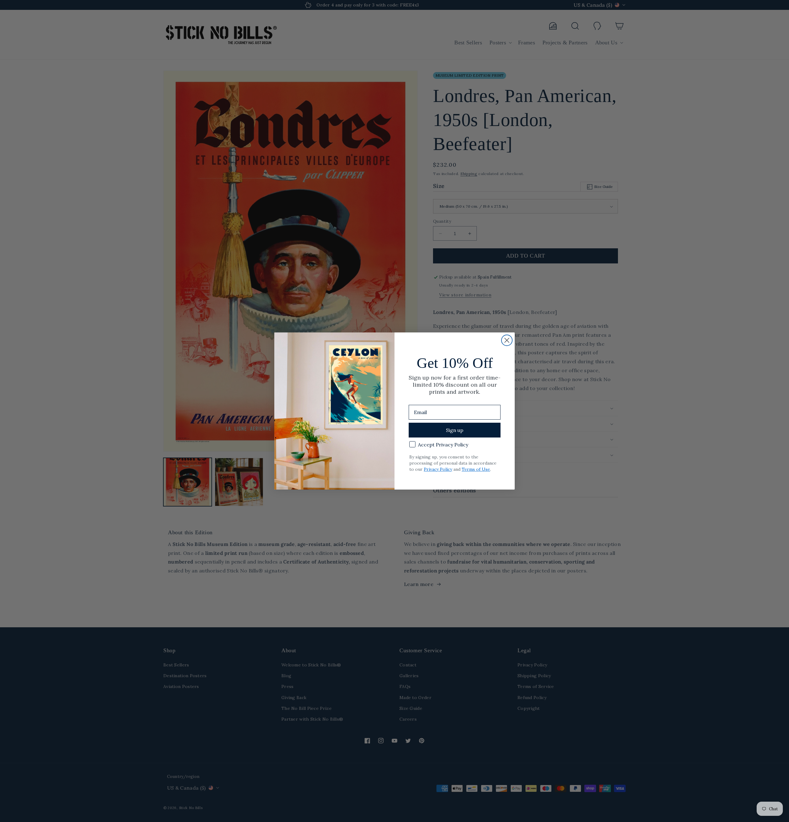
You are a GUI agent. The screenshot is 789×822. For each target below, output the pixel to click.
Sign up (454, 430)
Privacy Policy (438, 469)
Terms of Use (476, 469)
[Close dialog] (506, 340)
